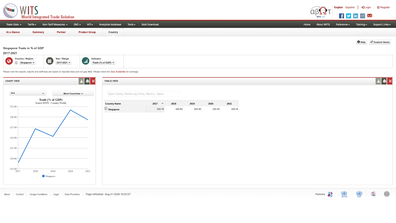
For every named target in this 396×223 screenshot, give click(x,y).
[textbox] (144, 94)
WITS (41, 10)
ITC (331, 194)
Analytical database (110, 24)
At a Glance (13, 32)
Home (307, 24)
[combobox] (27, 93)
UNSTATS (359, 194)
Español (350, 7)
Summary (38, 32)
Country (113, 32)
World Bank (388, 194)
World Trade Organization (373, 194)
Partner (61, 32)
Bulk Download (150, 24)
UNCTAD (345, 194)
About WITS (323, 24)
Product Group (87, 32)
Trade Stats (12, 24)
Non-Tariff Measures (54, 24)
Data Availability (118, 71)
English (338, 7)
